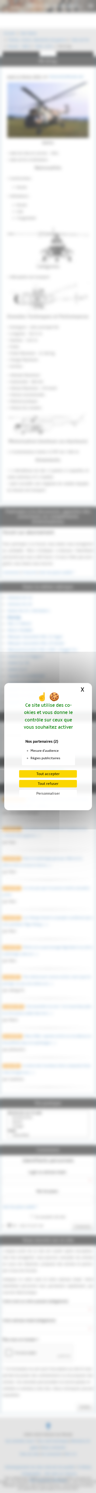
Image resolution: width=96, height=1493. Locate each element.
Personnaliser (48, 793)
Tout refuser (48, 783)
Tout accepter (48, 774)
